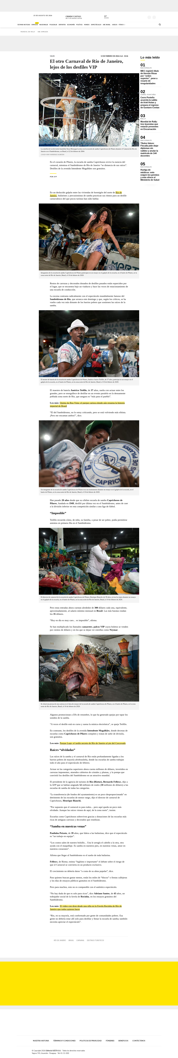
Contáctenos (138, 1041)
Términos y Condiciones (64, 1041)
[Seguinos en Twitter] (136, 16)
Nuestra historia (41, 1041)
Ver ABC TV (78, 17)
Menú (159, 17)
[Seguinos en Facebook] (132, 16)
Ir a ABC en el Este (40, 18)
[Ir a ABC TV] (134, 24)
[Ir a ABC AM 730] (141, 24)
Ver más (150, 75)
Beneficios (123, 1041)
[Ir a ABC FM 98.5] (152, 24)
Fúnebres (110, 1041)
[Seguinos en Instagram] (143, 16)
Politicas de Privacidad (91, 1041)
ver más (105, 17)
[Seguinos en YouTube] (140, 16)
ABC (25, 17)
